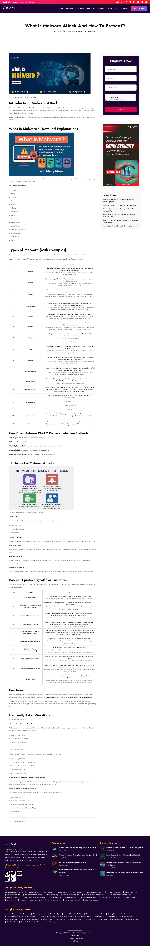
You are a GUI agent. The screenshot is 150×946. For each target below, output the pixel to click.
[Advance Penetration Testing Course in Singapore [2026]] (102, 873)
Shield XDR (90, 8)
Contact (125, 8)
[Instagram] (13, 879)
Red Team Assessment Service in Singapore (73, 862)
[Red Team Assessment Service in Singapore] (54, 863)
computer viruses (19, 821)
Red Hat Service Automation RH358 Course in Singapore (124, 848)
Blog (116, 8)
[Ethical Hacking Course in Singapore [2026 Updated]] (102, 856)
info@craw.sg (12, 2)
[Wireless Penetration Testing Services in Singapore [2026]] (54, 856)
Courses (79, 8)
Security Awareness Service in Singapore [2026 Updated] (77, 848)
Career (109, 8)
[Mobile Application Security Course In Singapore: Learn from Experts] (102, 865)
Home (61, 8)
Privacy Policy (75, 935)
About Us (69, 8)
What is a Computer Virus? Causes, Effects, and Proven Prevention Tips (120, 210)
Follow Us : (119, 2)
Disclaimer (75, 941)
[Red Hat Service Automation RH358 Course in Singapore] (102, 849)
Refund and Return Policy (75, 938)
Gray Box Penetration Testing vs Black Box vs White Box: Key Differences (120, 221)
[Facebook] (7, 873)
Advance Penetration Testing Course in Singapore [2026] (124, 872)
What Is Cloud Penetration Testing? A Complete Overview (121, 226)
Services (101, 8)
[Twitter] (13, 873)
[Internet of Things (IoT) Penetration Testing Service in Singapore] (54, 872)
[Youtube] (19, 873)
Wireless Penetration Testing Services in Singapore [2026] (78, 855)
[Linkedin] (7, 879)
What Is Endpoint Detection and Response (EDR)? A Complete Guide (119, 216)
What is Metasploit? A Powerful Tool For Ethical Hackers (120, 205)
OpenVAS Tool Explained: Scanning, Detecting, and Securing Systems (118, 201)
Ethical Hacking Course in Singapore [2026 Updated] (123, 855)
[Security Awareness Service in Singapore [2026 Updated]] (54, 849)
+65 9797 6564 (29, 2)
